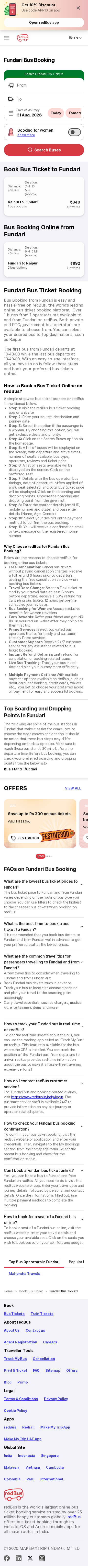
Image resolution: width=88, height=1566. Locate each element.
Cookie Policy (15, 1410)
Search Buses (47, 150)
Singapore (50, 1455)
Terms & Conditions (21, 1399)
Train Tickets (42, 1314)
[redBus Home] (22, 38)
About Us (12, 1330)
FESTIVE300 (28, 838)
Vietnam (32, 1467)
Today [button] (56, 113)
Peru (30, 1479)
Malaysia (12, 1467)
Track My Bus (15, 1359)
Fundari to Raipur (22, 263)
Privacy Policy (56, 1399)
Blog (7, 1382)
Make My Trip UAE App (22, 1439)
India (8, 1455)
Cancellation (44, 1359)
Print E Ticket (15, 1370)
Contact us (35, 1330)
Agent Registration (20, 1342)
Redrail (28, 1427)
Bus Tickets (14, 1314)
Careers (50, 1342)
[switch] (74, 132)
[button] (78, 8)
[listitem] (13, 806)
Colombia (12, 1479)
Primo (22, 1382)
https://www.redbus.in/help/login (37, 1097)
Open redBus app (44, 22)
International (51, 1479)
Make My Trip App (55, 1427)
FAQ (36, 1370)
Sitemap (52, 1370)
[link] (40, 823)
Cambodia (55, 1467)
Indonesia (26, 1455)
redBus (10, 1427)
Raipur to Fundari (22, 202)
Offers (72, 1370)
